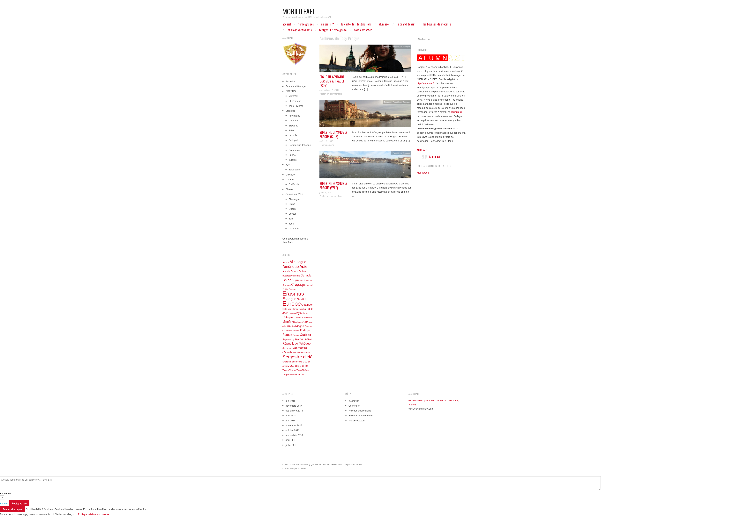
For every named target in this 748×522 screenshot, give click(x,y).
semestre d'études (301, 352)
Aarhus (285, 262)
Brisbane (303, 271)
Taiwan (292, 370)
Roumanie (294, 150)
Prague (287, 334)
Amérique (290, 266)
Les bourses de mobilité (437, 24)
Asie (303, 266)
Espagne (293, 125)
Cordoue (286, 284)
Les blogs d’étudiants (299, 30)
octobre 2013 (293, 430)
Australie (290, 81)
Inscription (353, 400)
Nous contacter (363, 30)
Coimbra (308, 280)
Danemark (294, 120)
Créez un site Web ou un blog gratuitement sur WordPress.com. (312, 464)
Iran (291, 218)
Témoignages (306, 24)
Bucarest (286, 275)
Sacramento (288, 348)
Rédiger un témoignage (333, 30)
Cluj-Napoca (297, 280)
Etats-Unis (301, 299)
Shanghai (286, 361)
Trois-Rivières (296, 105)
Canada (306, 275)
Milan (294, 321)
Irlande (295, 308)
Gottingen (307, 304)
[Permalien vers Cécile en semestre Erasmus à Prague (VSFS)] (365, 59)
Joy (297, 313)
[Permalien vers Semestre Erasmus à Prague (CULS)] (365, 114)
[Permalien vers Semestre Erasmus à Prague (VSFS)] (365, 165)
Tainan (285, 370)
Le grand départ (406, 24)
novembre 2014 (294, 405)
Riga (297, 339)
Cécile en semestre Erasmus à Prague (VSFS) (331, 81)
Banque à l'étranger (296, 86)
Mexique (290, 174)
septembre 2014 (294, 410)
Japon (292, 313)
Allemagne (294, 115)
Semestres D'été (294, 194)
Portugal (293, 140)
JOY (288, 164)
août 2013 (291, 439)
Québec (305, 334)
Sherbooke (297, 361)
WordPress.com (356, 420)
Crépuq (297, 284)
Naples (291, 326)
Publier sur (5, 493)
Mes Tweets (423, 172)
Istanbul (302, 308)
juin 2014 (290, 420)
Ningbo (299, 326)
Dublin (292, 208)
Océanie (308, 326)
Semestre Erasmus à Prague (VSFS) (333, 185)
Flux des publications (359, 410)
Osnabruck (287, 330)
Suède (292, 154)
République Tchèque (401, 46)
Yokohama (294, 169)
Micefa (286, 321)
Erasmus (387, 46)
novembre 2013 (294, 425)
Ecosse (292, 213)
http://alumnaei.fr (425, 83)
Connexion (354, 405)
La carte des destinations (356, 24)
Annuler (4, 503)
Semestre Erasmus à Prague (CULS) (333, 134)
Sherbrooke (295, 101)
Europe (291, 303)
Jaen (291, 223)
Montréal (293, 95)
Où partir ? (327, 24)
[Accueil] (441, 57)
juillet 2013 (291, 445)
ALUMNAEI (384, 24)
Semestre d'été (297, 356)
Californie (294, 184)
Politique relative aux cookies (93, 514)
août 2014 (291, 415)
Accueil (286, 24)
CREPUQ (291, 91)
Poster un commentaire (330, 93)
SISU (305, 361)
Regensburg (288, 339)
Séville (304, 366)
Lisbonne (294, 228)
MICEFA (290, 179)
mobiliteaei (298, 11)
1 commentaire (326, 144)
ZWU (302, 374)
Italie (291, 130)
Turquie (293, 159)
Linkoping (288, 317)
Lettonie (293, 135)
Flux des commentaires (360, 415)
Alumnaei (422, 150)
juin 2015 (290, 400)
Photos (289, 189)
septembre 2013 (294, 435)
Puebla (296, 334)
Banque (294, 271)
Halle (284, 308)
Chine (292, 203)
